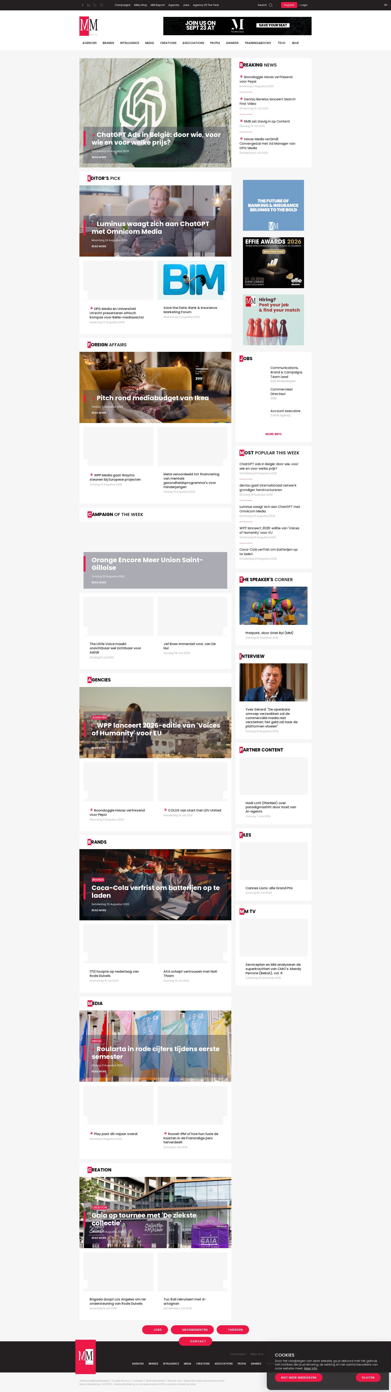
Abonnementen (195, 1330)
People (215, 43)
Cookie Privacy (121, 1380)
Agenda (173, 5)
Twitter (95, 5)
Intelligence (129, 43)
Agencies (89, 43)
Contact (198, 1341)
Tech (281, 43)
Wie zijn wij (174, 1380)
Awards (232, 43)
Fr (385, 5)
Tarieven (235, 1330)
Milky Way (140, 5)
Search (262, 5)
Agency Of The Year (206, 5)
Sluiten (368, 1378)
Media (149, 43)
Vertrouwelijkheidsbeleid (94, 1380)
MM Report (158, 5)
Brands (108, 43)
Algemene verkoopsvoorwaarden (204, 1380)
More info (273, 434)
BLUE (295, 43)
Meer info (310, 1368)
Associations (193, 43)
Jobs (186, 5)
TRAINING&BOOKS (258, 43)
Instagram (102, 5)
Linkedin (89, 5)
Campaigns (123, 5)
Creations (168, 43)
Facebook (82, 5)
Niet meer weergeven (298, 1378)
